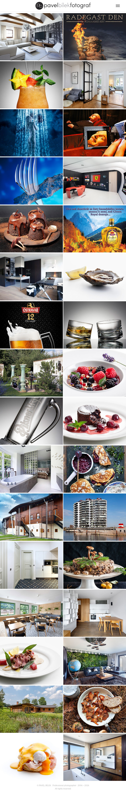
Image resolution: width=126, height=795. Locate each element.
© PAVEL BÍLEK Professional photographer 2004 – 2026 (63, 785)
